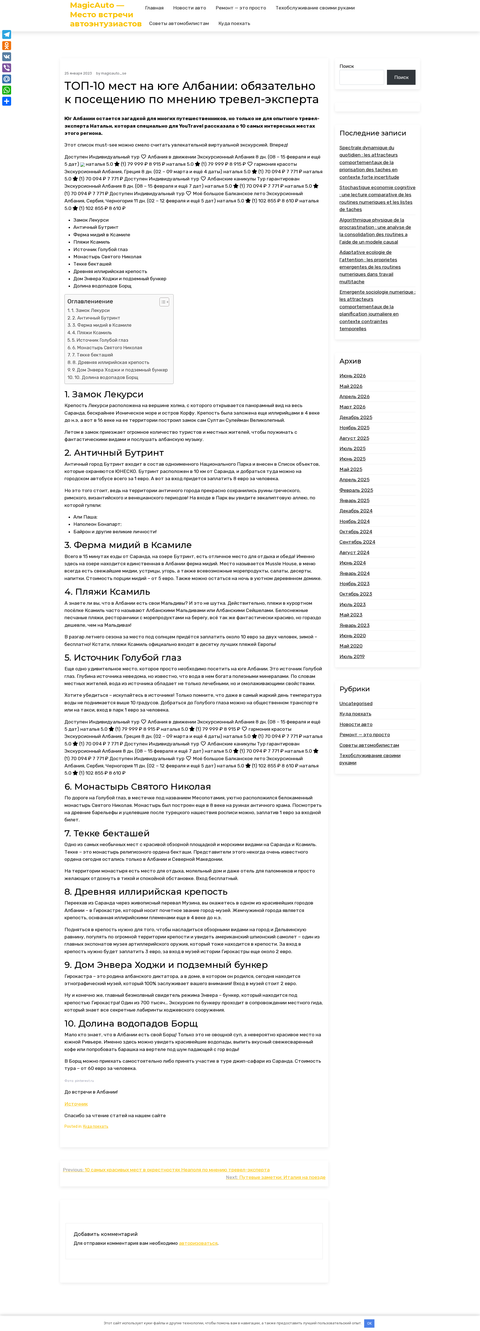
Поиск (346, 66)
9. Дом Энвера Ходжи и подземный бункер (120, 370)
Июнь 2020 (352, 635)
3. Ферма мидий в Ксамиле (101, 325)
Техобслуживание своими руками (315, 8)
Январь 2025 (354, 500)
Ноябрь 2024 (354, 521)
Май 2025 (350, 469)
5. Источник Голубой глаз (100, 340)
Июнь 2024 (352, 563)
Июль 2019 (352, 656)
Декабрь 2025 (355, 417)
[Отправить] (6, 101)
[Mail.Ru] (6, 79)
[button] (161, 302)
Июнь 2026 (352, 375)
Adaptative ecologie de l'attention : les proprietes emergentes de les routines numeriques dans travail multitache (370, 266)
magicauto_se (113, 73)
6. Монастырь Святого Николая (107, 347)
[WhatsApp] (6, 90)
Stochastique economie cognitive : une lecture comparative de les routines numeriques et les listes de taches (377, 198)
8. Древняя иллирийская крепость (110, 362)
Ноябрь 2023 (354, 583)
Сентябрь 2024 (357, 542)
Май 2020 (350, 646)
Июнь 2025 (352, 459)
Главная (154, 8)
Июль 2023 (352, 604)
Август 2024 (354, 552)
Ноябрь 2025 (354, 427)
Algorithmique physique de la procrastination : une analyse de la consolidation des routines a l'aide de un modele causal (375, 230)
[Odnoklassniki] (6, 45)
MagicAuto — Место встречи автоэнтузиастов (106, 14)
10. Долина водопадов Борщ (106, 377)
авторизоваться (198, 1243)
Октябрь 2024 (355, 531)
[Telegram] (6, 34)
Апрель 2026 (354, 396)
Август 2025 (354, 438)
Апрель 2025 (354, 479)
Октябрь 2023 (355, 594)
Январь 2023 (354, 625)
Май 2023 (350, 615)
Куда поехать (234, 23)
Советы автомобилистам (179, 23)
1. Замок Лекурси (90, 310)
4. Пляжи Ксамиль (92, 332)
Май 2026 (350, 386)
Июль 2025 (352, 448)
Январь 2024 (354, 573)
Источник (76, 1104)
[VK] (6, 56)
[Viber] (6, 67)
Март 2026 (352, 407)
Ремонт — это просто (241, 8)
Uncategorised (355, 703)
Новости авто (189, 8)
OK (369, 1323)
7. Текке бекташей (92, 355)
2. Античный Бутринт (96, 318)
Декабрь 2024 (355, 511)
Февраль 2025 (356, 490)
